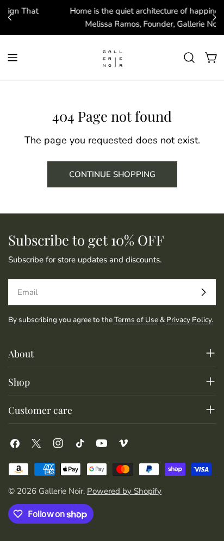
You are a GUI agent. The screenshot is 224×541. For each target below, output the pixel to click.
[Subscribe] (203, 292)
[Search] (189, 57)
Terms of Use (136, 319)
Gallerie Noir (61, 491)
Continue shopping (112, 174)
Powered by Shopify (124, 491)
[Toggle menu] (12, 57)
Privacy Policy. (189, 319)
